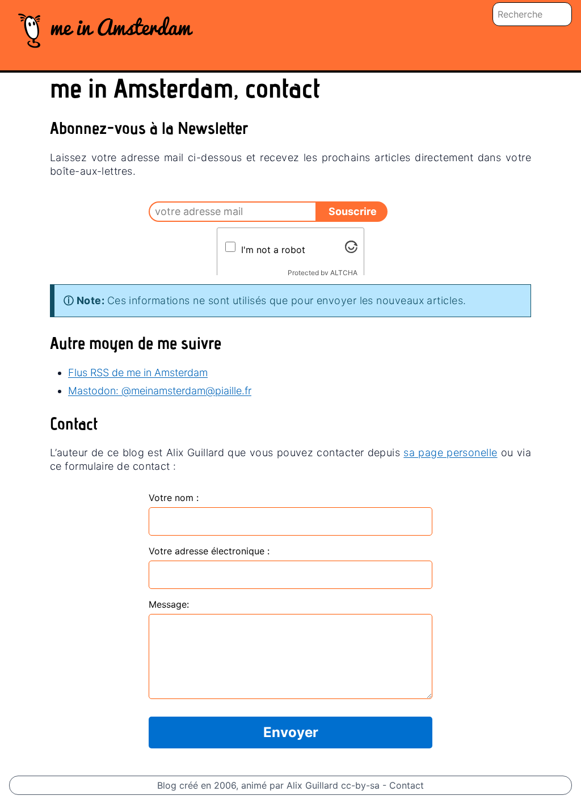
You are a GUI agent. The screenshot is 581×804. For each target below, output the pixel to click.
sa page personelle (450, 452)
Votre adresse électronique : (209, 551)
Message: (169, 604)
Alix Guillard (312, 785)
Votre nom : (174, 497)
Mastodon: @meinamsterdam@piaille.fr (159, 391)
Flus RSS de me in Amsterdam (138, 372)
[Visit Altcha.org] (351, 247)
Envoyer (290, 732)
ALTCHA (343, 272)
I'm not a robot (273, 249)
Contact (406, 785)
